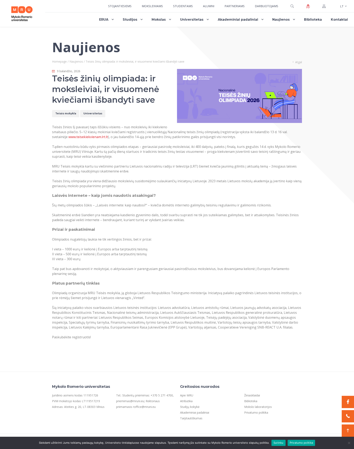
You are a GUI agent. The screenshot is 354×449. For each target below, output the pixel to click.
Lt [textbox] (342, 6)
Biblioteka (313, 19)
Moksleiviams (152, 6)
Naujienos (281, 19)
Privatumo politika (256, 412)
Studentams (183, 6)
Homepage (59, 61)
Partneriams (235, 6)
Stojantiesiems (120, 6)
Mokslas (159, 19)
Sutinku (278, 442)
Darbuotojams (266, 6)
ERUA (103, 19)
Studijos (130, 19)
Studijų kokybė (190, 407)
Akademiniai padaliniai (238, 19)
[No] (349, 443)
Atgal (298, 62)
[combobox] (343, 6)
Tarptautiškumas (191, 418)
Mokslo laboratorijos (258, 407)
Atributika (186, 401)
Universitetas (191, 19)
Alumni (208, 6)
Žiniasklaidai (252, 395)
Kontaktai (339, 19)
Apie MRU (186, 395)
